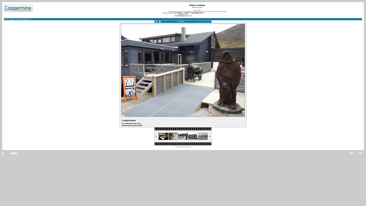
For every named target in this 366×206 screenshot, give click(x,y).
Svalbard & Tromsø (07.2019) (22, 19)
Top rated (210, 11)
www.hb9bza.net (172, 11)
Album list (180, 11)
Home (195, 10)
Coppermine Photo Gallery (185, 146)
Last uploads (187, 11)
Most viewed (204, 11)
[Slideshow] (163, 22)
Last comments (196, 11)
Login (199, 10)
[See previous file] (202, 22)
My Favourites (218, 11)
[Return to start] (199, 22)
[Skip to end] (209, 22)
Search (224, 11)
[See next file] (206, 22)
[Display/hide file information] (160, 22)
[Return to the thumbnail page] (156, 22)
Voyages (11, 19)
